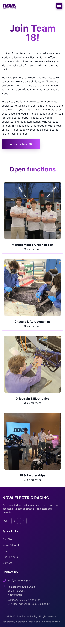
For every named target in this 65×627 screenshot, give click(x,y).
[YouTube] (23, 521)
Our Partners (10, 556)
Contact (7, 562)
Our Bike (8, 539)
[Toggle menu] (59, 6)
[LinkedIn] (6, 521)
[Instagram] (14, 521)
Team (6, 551)
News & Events (11, 545)
